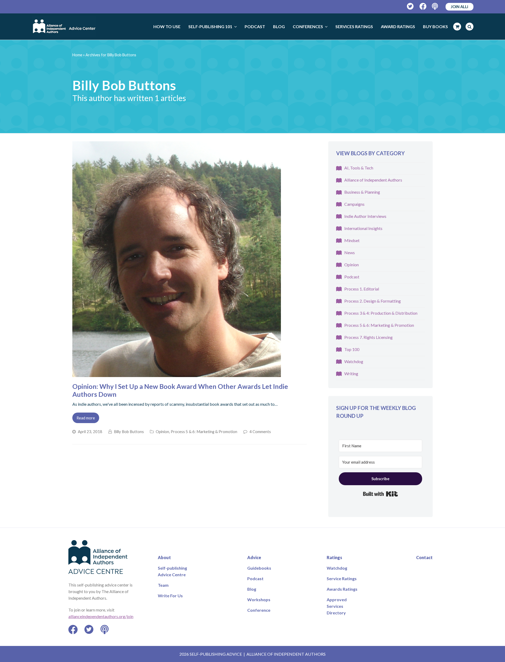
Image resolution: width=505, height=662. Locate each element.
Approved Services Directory (337, 606)
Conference (258, 610)
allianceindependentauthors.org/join (100, 616)
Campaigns (354, 204)
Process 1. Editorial (361, 288)
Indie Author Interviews (365, 216)
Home (77, 55)
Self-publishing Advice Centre (172, 571)
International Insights (363, 228)
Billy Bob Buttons (129, 431)
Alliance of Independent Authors (373, 179)
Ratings (334, 557)
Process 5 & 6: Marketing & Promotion (204, 431)
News (349, 252)
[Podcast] (435, 6)
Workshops (258, 599)
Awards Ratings (342, 588)
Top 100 (351, 349)
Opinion (162, 431)
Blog (251, 588)
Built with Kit (380, 494)
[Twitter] (410, 6)
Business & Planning (362, 191)
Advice (254, 557)
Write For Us (170, 595)
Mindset (352, 240)
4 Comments (260, 431)
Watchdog (353, 361)
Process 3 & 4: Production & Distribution (380, 312)
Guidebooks (259, 567)
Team (163, 585)
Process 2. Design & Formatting (372, 300)
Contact (424, 557)
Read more (86, 417)
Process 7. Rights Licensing (368, 337)
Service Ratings (342, 578)
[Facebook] (423, 6)
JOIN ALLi (459, 6)
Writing (351, 373)
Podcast (351, 276)
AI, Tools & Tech (358, 167)
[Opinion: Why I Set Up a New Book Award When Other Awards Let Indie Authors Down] (176, 373)
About (164, 557)
